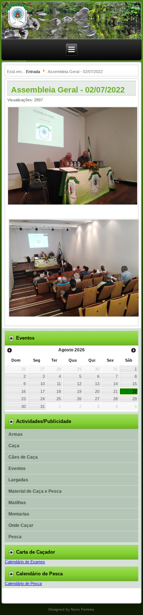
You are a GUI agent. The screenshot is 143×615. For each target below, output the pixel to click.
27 (97, 399)
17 (42, 391)
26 (79, 399)
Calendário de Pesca (23, 583)
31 (42, 406)
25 (58, 399)
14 (115, 383)
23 (23, 399)
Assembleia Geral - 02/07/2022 (68, 89)
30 (23, 406)
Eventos (17, 468)
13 (97, 383)
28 (115, 399)
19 (79, 391)
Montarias (18, 514)
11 (59, 383)
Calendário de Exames (25, 562)
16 (23, 391)
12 (79, 383)
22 (134, 391)
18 (58, 391)
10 (42, 383)
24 (42, 399)
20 (97, 391)
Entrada (33, 71)
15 (134, 383)
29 (134, 399)
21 (115, 391)
